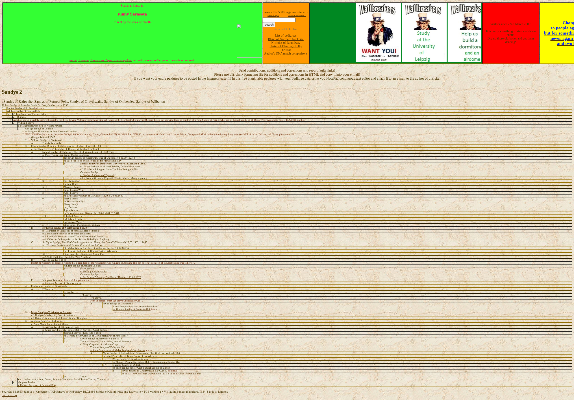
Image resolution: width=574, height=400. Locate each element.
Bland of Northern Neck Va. (286, 39)
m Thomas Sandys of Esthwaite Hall (131, 309)
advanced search (297, 15)
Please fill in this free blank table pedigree (246, 78)
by (291, 29)
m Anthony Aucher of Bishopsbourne (61, 283)
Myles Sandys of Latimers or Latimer (51, 312)
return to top (9, 395)
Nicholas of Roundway (285, 42)
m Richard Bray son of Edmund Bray (36, 385)
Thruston (285, 50)
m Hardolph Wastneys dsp (93, 271)
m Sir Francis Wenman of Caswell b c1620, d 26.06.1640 (93, 196)
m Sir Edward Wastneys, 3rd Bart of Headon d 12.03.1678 (110, 277)
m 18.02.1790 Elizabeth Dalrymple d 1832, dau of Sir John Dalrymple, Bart (161, 373)
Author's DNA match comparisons (285, 53)
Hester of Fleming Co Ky (286, 46)
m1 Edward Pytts (73, 219)
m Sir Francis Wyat (73, 190)
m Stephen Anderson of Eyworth (97, 175)
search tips (273, 15)
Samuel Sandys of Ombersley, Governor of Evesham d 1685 (112, 163)
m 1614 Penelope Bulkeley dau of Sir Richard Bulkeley (93, 161)
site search (279, 29)
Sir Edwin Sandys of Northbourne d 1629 (64, 228)
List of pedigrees (285, 35)
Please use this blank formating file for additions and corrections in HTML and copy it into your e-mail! (287, 74)
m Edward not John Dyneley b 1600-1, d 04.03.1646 (92, 213)
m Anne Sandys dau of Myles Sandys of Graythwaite (117, 350)
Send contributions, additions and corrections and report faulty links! (287, 70)
